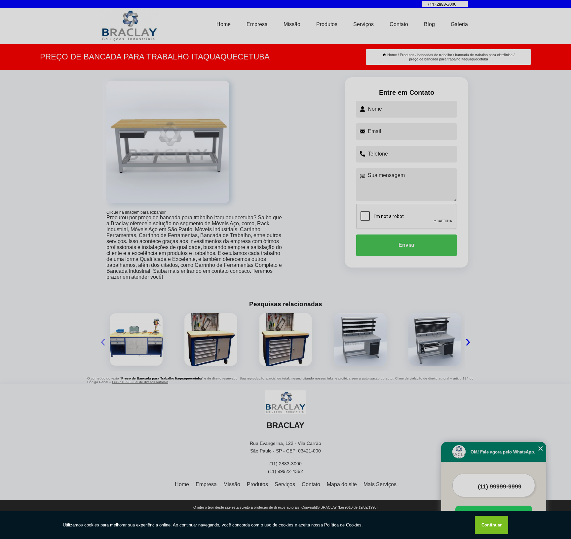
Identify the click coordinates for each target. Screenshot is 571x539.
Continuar (491, 524)
